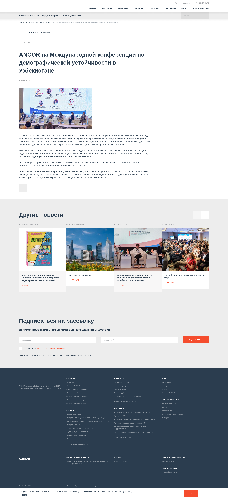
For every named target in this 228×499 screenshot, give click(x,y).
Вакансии (92, 8)
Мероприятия (167, 411)
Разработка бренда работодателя (79, 428)
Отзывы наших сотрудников (77, 400)
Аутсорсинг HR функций (123, 416)
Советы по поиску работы (76, 389)
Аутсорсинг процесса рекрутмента (127, 396)
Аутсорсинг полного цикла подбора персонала (132, 412)
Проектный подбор (121, 382)
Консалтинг (138, 8)
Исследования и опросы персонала (80, 439)
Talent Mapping (120, 393)
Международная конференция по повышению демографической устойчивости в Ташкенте (134, 278)
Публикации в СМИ (169, 404)
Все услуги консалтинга (75, 444)
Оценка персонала (73, 414)
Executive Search (120, 389)
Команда (165, 386)
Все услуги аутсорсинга (123, 437)
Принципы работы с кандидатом (79, 393)
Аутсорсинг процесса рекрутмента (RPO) (130, 423)
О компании (166, 382)
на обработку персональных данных (51, 348)
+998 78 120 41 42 (202, 3)
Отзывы (164, 389)
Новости (48, 23)
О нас (183, 8)
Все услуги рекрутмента (123, 401)
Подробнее (24, 495)
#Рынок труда (24, 80)
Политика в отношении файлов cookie (129, 486)
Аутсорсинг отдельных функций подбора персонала (134, 419)
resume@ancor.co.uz (170, 472)
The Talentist (170, 8)
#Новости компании (28, 224)
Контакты (186, 3)
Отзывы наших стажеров (76, 403)
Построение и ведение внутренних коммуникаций (85, 418)
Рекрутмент (123, 8)
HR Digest (165, 418)
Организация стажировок (76, 435)
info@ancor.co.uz (168, 461)
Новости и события (200, 8)
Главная (22, 23)
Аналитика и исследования (172, 414)
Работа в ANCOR (73, 386)
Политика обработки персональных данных (83, 486)
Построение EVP (73, 425)
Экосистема (154, 8)
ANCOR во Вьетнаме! (80, 275)
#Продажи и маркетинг (51, 16)
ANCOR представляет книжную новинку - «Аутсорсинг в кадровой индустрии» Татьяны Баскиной (40, 278)
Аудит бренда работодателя (77, 432)
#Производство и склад (72, 16)
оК (191, 493)
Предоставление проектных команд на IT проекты (133, 432)
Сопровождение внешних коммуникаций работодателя (87, 421)
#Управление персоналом (29, 16)
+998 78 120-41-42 (121, 461)
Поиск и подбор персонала (124, 386)
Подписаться (196, 340)
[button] (205, 215)
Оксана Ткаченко (27, 171)
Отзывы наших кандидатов (76, 396)
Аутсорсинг (107, 8)
